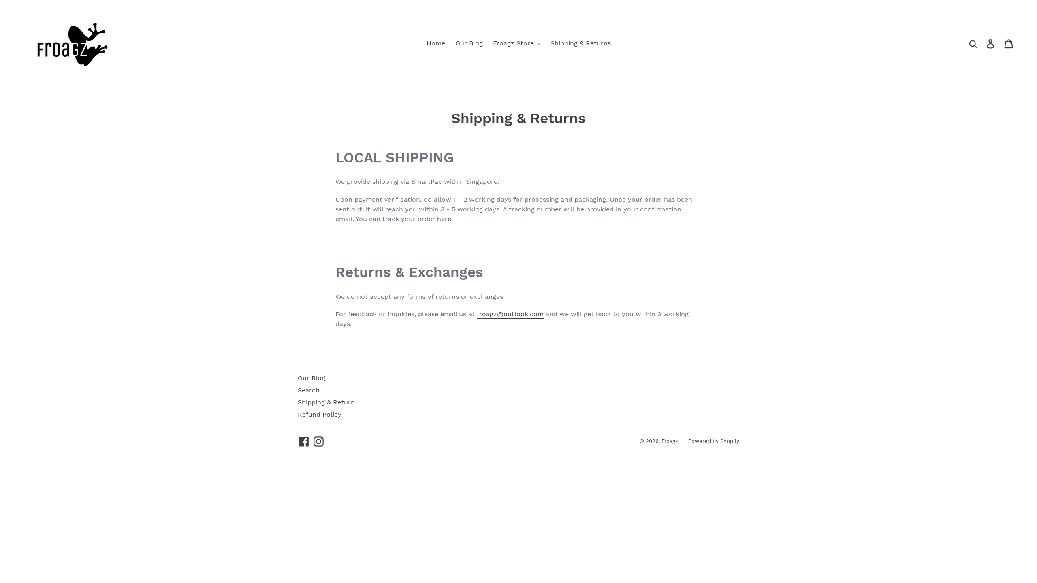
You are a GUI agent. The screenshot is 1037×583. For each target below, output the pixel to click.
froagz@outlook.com (510, 314)
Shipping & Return (326, 402)
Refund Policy (319, 414)
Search (309, 390)
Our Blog (311, 378)
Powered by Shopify (713, 441)
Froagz (669, 441)
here (444, 219)
